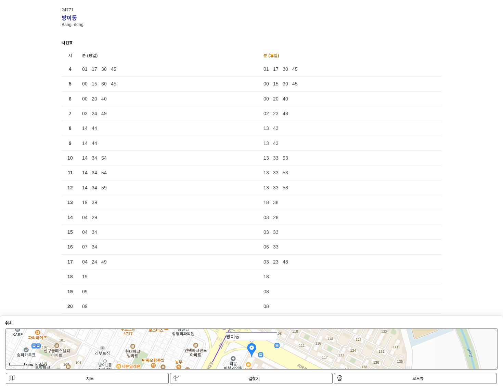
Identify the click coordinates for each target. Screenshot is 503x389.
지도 (90, 378)
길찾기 (254, 378)
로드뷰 (418, 378)
